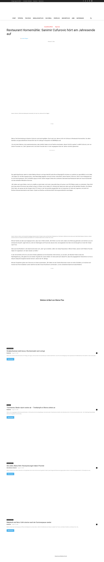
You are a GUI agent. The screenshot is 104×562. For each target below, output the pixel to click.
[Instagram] (85, 1)
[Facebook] (83, 1)
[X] (87, 1)
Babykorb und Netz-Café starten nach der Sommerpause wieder (29, 522)
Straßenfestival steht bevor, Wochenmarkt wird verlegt (26, 351)
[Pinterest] (29, 117)
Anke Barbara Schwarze (12, 467)
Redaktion (9, 353)
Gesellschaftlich (48, 26)
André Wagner (25, 38)
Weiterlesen (10, 359)
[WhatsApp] (32, 117)
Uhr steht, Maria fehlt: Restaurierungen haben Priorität (25, 466)
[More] (36, 117)
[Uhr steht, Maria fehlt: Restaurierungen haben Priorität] (52, 441)
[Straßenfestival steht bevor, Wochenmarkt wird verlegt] (52, 326)
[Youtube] (92, 1)
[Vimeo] (90, 1)
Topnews (57, 26)
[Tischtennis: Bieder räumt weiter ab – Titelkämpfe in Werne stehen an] (52, 383)
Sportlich (8, 405)
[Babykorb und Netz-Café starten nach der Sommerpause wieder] (52, 497)
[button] (91, 18)
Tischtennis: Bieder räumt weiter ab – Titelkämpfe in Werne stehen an (31, 408)
